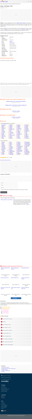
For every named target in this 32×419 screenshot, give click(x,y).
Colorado (3, 147)
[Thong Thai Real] (4, 1)
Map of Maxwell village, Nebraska (8, 344)
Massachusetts (12, 151)
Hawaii (3, 154)
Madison (11, 138)
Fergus (3, 138)
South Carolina (27, 144)
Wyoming (26, 154)
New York (19, 149)
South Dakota (27, 145)
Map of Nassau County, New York (8, 341)
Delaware (3, 149)
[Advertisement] (16, 15)
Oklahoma (19, 153)
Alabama (3, 142)
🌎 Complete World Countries (5, 307)
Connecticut (4, 148)
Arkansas (3, 145)
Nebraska (19, 144)
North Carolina (20, 150)
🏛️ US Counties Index (4, 311)
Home (1, 3)
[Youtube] (5, 381)
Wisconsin (27, 153)
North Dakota (20, 151)
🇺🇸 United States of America (5, 308)
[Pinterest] (8, 381)
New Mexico (19, 148)
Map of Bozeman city (5, 284)
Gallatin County (19, 22)
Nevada (19, 145)
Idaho (11, 142)
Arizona (3, 144)
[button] (28, 1)
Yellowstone (27, 138)
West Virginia (27, 152)
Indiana (11, 144)
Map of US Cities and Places (7, 3)
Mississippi (11, 154)
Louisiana (11, 148)
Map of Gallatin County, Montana (8, 197)
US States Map (3, 386)
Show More (15, 298)
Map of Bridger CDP (15, 284)
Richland (19, 138)
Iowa (10, 145)
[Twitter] (3, 381)
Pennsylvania (27, 142)
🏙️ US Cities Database (5, 312)
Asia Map (4, 321)
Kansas (11, 146)
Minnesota (11, 153)
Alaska (3, 143)
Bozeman (23, 29)
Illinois (11, 143)
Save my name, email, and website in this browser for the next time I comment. (14, 189)
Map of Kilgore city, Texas (7, 327)
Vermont (26, 149)
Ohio (18, 152)
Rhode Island (27, 143)
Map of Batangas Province (7, 333)
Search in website (3, 407)
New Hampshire (20, 146)
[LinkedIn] (6, 381)
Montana (24, 22)
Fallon (3, 137)
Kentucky (11, 147)
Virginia (26, 150)
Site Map (2, 408)
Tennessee (27, 146)
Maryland (11, 150)
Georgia (3, 153)
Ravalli (19, 137)
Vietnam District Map (4, 391)
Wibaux (26, 137)
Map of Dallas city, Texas (6, 324)
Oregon (19, 154)
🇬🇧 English (2, 396)
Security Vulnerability (4, 406)
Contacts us (2, 402)
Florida (3, 152)
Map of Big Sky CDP (26, 274)
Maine (11, 149)
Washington (27, 151)
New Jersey (19, 147)
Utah (26, 148)
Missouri (19, 142)
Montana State (5, 123)
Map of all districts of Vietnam (7, 318)
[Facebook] (2, 381)
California (3, 146)
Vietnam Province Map (4, 390)
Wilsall (6, 29)
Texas (26, 147)
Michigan (11, 152)
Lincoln (11, 137)
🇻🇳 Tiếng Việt (3, 397)
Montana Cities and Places (16, 3)
